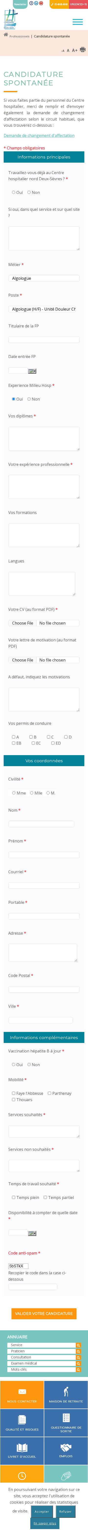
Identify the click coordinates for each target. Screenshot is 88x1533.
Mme (21, 793)
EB (18, 743)
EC (38, 743)
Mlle (38, 793)
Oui (19, 192)
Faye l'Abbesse (29, 1093)
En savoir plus (45, 1523)
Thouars (24, 1099)
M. (53, 793)
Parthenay (61, 1093)
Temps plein (27, 1197)
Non (36, 192)
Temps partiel (61, 1197)
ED (58, 743)
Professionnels (19, 36)
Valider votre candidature (44, 1313)
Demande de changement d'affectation (39, 135)
